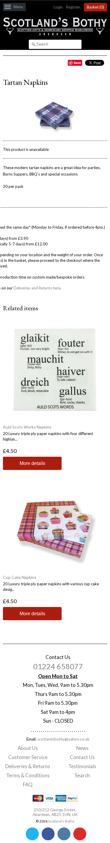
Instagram (63, 833)
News (82, 748)
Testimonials (82, 766)
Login (58, 7)
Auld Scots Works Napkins (27, 426)
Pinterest (79, 833)
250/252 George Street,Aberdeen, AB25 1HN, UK (55, 812)
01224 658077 (58, 666)
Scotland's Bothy (61, 821)
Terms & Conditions (28, 775)
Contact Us (82, 757)
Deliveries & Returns (27, 766)
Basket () (95, 7)
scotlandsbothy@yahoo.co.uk (63, 739)
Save (77, 62)
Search (82, 775)
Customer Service (28, 757)
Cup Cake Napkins (19, 577)
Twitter (32, 833)
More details (32, 463)
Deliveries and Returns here (36, 288)
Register (73, 7)
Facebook (48, 833)
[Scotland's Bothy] (55, 33)
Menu (18, 7)
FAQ (28, 784)
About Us (28, 748)
